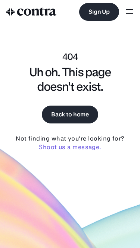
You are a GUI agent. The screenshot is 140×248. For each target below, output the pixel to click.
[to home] (31, 11)
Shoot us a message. (70, 147)
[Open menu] (129, 12)
